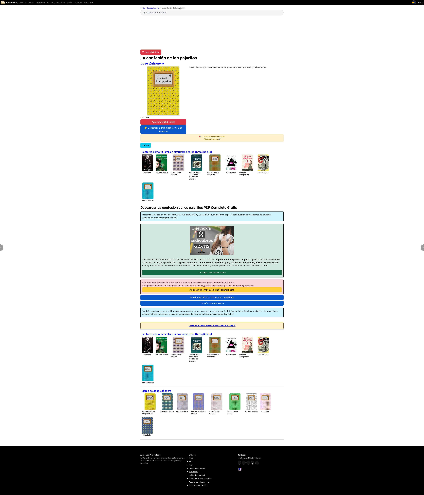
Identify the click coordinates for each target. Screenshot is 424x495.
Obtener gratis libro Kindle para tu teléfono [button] (212, 297)
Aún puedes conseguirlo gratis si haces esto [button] (212, 289)
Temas (31, 2)
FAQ (190, 461)
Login (420, 2)
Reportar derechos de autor (199, 482)
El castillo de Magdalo (214, 412)
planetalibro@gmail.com (252, 458)
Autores (23, 2)
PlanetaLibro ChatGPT (197, 468)
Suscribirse (88, 2)
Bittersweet (231, 172)
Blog (190, 465)
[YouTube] (239, 463)
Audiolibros (40, 2)
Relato (145, 145)
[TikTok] (252, 463)
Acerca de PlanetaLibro (150, 455)
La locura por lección (232, 412)
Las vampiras (263, 172)
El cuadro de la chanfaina (213, 173)
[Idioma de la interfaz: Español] (414, 2)
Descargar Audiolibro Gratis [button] (212, 272)
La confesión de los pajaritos (148, 412)
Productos (78, 2)
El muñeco (265, 411)
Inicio (142, 8)
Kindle (69, 2)
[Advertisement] (212, 32)
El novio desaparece (244, 173)
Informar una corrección (198, 485)
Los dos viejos (182, 411)
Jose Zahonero (153, 8)
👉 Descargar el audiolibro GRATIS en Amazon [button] (163, 129)
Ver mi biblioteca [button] (150, 52)
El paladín (147, 435)
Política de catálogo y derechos (200, 478)
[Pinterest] (257, 463)
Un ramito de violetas (176, 173)
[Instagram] (248, 463)
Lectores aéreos (161, 172)
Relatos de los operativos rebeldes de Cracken (195, 175)
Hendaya (147, 172)
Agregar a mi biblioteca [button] (163, 121)
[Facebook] (244, 463)
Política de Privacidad (197, 475)
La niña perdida (251, 411)
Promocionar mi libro (56, 2)
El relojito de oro (167, 411)
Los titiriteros (148, 200)
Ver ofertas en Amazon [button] (212, 303)
